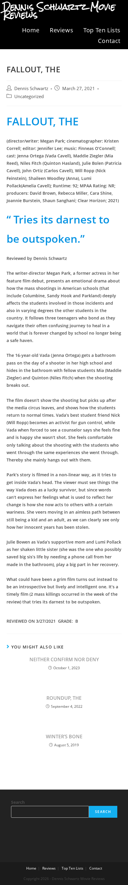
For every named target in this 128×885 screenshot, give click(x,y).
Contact (109, 41)
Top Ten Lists (102, 30)
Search (18, 802)
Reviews (61, 30)
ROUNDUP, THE (64, 698)
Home (31, 30)
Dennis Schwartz (31, 88)
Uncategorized (29, 96)
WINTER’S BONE (64, 736)
